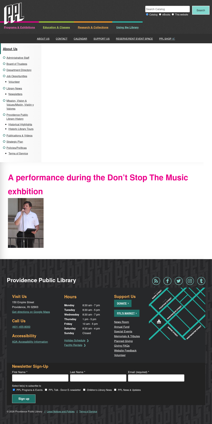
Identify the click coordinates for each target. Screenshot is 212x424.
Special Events (123, 331)
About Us (43, 38)
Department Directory (18, 70)
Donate (122, 303)
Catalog (153, 14)
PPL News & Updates (129, 389)
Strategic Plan (14, 141)
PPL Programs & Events (30, 389)
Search (201, 10)
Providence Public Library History (17, 117)
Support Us (102, 38)
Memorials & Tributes (127, 336)
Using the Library (127, 27)
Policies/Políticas (16, 148)
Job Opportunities (16, 76)
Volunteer (14, 82)
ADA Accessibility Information (30, 342)
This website (181, 14)
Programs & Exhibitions (19, 27)
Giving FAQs (122, 346)
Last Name (77, 372)
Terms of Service (18, 153)
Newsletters (15, 94)
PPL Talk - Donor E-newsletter (65, 389)
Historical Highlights (20, 124)
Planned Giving (123, 341)
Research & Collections (93, 27)
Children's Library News (99, 389)
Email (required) (138, 372)
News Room (121, 322)
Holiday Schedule (74, 340)
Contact (61, 38)
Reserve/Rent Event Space (134, 38)
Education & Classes (56, 27)
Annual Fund (121, 327)
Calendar (80, 38)
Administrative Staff (17, 58)
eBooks (166, 14)
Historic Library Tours (20, 129)
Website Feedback (125, 350)
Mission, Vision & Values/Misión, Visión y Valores (20, 104)
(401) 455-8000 (21, 327)
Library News (14, 88)
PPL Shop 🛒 (167, 38)
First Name (19, 372)
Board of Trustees (16, 64)
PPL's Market (126, 313)
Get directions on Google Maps (31, 312)
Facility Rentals (73, 345)
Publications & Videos (19, 135)
